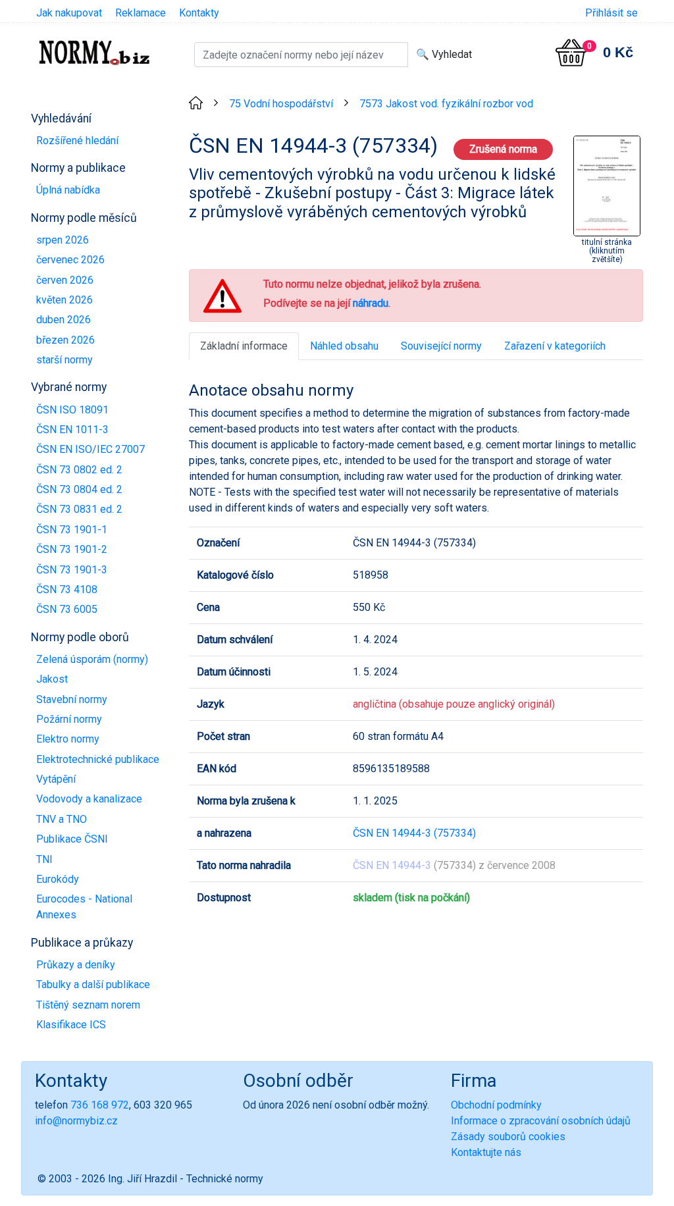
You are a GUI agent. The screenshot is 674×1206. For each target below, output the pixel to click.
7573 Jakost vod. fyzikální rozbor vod (446, 103)
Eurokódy (57, 879)
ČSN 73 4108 (66, 589)
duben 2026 (63, 319)
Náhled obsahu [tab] (344, 346)
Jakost (52, 679)
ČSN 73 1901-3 (71, 570)
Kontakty (199, 13)
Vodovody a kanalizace (89, 799)
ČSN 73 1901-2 (71, 549)
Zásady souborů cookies (508, 1136)
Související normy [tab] (441, 346)
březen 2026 (65, 340)
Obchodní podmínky (496, 1105)
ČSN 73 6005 (66, 609)
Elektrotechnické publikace (97, 759)
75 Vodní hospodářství (281, 103)
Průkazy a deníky (75, 964)
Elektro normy (67, 739)
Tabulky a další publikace (93, 984)
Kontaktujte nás (486, 1152)
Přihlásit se (611, 13)
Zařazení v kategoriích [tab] (555, 346)
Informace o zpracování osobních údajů (541, 1120)
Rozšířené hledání (77, 140)
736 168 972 (99, 1105)
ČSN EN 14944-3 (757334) (414, 833)
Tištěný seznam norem (88, 1005)
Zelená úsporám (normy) (92, 659)
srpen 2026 (62, 240)
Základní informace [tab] (244, 346)
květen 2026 (64, 300)
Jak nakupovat (69, 13)
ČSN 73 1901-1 (71, 529)
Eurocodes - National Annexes (84, 907)
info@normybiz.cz (76, 1120)
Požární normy (69, 719)
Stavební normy (71, 699)
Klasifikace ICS (71, 1024)
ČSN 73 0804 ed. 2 (79, 489)
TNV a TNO (61, 819)
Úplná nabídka (68, 190)
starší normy (64, 360)
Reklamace (140, 13)
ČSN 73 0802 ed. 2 (79, 469)
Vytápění (56, 779)
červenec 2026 (70, 259)
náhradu (370, 303)
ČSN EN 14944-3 (392, 865)
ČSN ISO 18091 (72, 410)
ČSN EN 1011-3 (72, 429)
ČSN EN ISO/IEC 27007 (90, 449)
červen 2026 (64, 280)
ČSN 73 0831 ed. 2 (79, 509)
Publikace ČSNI (72, 839)
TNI (44, 859)
